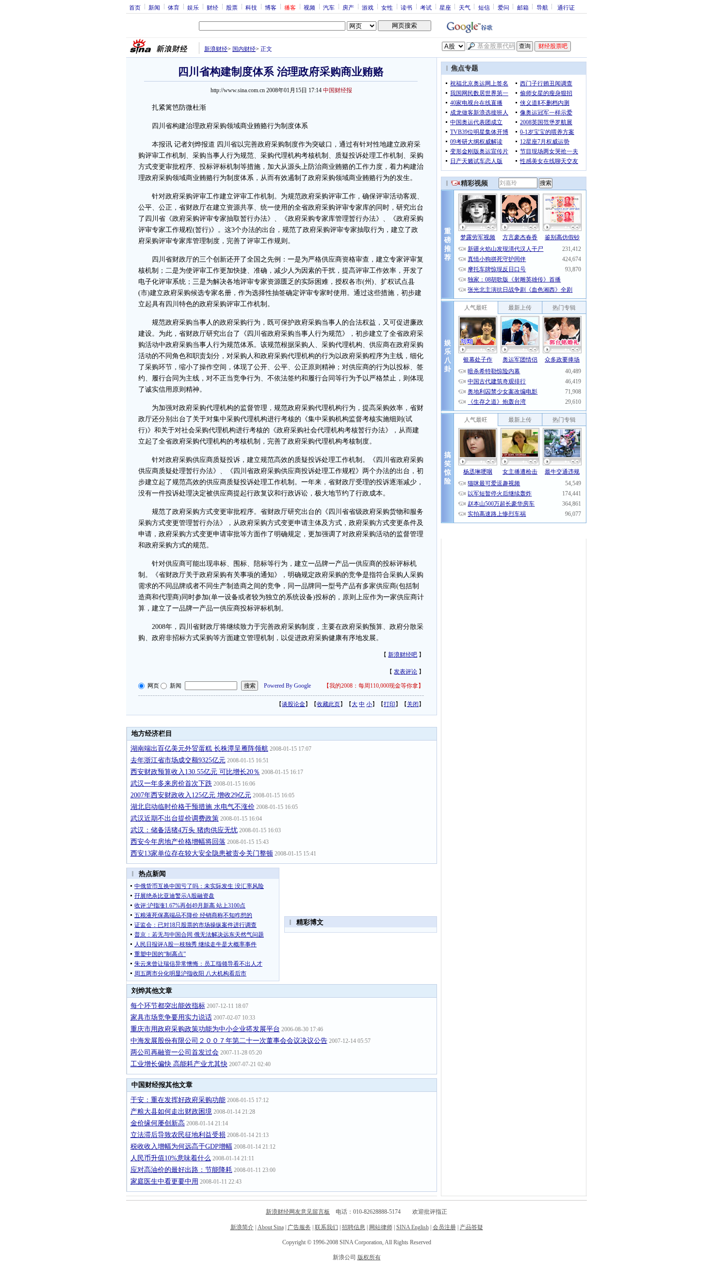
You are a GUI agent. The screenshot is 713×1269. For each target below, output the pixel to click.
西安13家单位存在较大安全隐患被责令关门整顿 (201, 853)
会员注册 (444, 1227)
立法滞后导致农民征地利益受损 (178, 1134)
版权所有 (369, 1257)
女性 (387, 7)
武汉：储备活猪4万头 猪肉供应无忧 (184, 830)
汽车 (329, 7)
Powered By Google (287, 685)
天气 (464, 7)
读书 (406, 7)
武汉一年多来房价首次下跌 (171, 783)
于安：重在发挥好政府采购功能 (178, 1100)
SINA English (412, 1227)
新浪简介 (242, 1227)
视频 (309, 7)
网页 (153, 685)
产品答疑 (471, 1227)
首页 (135, 7)
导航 (542, 7)
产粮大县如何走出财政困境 (171, 1111)
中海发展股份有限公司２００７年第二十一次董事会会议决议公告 (228, 1040)
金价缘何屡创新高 (157, 1123)
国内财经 (244, 49)
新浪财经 (215, 49)
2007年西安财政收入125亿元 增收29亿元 (190, 795)
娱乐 (193, 7)
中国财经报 (337, 90)
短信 (484, 7)
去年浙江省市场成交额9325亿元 (178, 760)
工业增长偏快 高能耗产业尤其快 (178, 1064)
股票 (232, 7)
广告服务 (299, 1227)
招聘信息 (353, 1227)
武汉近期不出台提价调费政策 (174, 818)
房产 (348, 7)
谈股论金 (293, 704)
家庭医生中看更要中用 (164, 1181)
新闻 (154, 7)
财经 (212, 7)
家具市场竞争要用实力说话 (171, 1017)
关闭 (413, 704)
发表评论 (405, 671)
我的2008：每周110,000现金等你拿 (373, 685)
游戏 (367, 7)
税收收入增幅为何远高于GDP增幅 (181, 1146)
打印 (389, 704)
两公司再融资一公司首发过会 (174, 1052)
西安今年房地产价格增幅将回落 (178, 841)
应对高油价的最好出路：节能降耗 (181, 1169)
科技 (251, 7)
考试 (426, 7)
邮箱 (523, 7)
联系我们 (326, 1227)
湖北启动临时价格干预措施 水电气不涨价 (192, 806)
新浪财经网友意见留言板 (298, 1211)
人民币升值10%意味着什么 (170, 1158)
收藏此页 (328, 704)
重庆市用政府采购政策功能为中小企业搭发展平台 (205, 1029)
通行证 (566, 7)
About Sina (271, 1227)
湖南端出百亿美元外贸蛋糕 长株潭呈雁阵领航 (199, 748)
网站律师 (380, 1227)
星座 (445, 7)
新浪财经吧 (402, 654)
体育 (173, 7)
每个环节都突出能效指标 (167, 1005)
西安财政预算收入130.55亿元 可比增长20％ (195, 771)
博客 (270, 7)
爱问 (503, 7)
